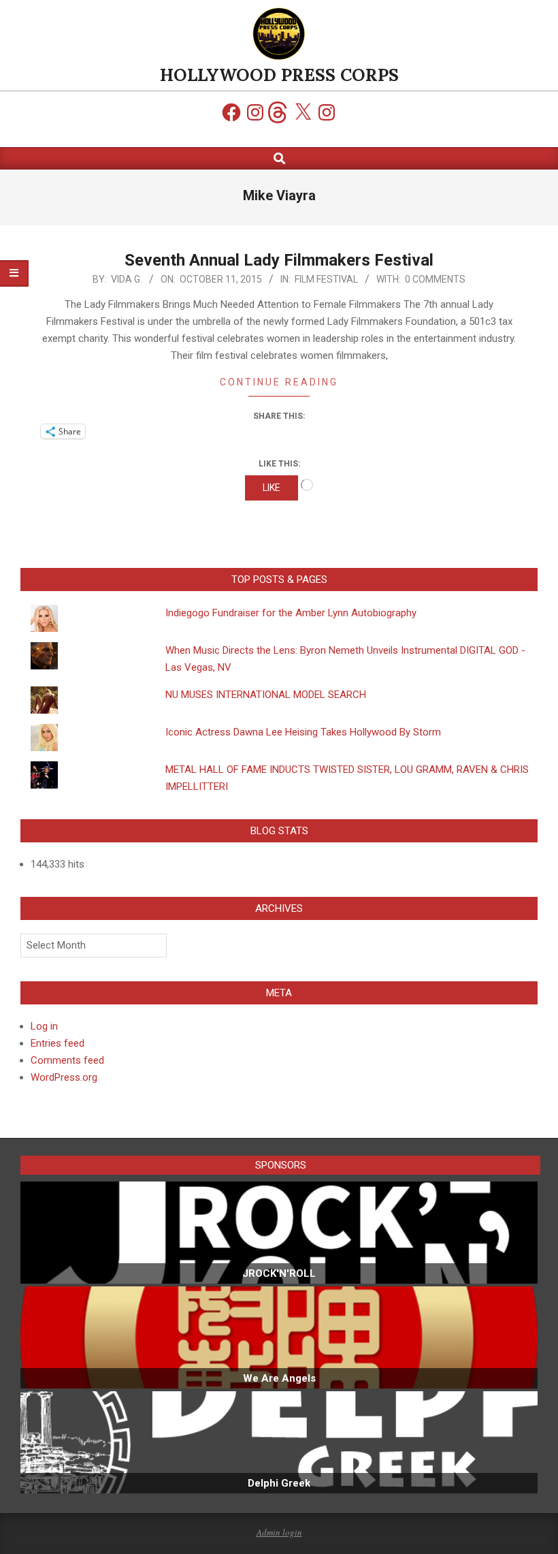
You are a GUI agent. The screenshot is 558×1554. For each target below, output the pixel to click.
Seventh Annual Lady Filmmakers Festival (279, 260)
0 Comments (435, 279)
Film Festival (326, 279)
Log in (44, 1026)
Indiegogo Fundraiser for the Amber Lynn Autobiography (290, 613)
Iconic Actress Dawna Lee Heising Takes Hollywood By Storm (303, 732)
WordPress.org (64, 1077)
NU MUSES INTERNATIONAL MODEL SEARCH (265, 694)
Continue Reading (279, 382)
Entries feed (57, 1043)
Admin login (279, 1532)
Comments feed (67, 1060)
